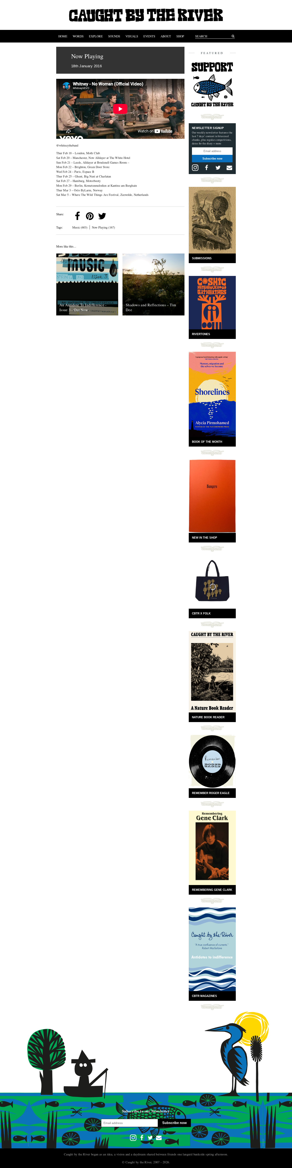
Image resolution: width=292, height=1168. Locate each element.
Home (62, 36)
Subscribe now (212, 158)
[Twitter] (102, 216)
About (166, 36)
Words (78, 36)
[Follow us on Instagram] (195, 167)
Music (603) (79, 227)
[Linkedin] (114, 216)
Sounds (114, 36)
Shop (180, 36)
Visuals (131, 36)
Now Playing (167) (103, 227)
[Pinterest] (90, 216)
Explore (96, 36)
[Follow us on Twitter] (218, 167)
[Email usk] (229, 167)
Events (149, 36)
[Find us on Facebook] (206, 167)
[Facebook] (77, 216)
